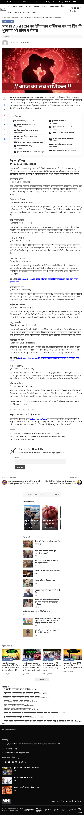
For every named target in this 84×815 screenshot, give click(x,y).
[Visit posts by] (5, 43)
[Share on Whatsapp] (4, 119)
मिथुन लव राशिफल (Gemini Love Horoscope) (26, 131)
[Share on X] (4, 109)
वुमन (41, 544)
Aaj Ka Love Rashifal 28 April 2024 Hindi (24, 436)
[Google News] (77, 8)
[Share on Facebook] (4, 104)
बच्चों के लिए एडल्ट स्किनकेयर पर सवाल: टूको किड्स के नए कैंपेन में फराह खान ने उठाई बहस (47, 602)
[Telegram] (70, 11)
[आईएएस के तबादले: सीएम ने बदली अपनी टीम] (28, 593)
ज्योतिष (16, 17)
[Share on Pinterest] (4, 114)
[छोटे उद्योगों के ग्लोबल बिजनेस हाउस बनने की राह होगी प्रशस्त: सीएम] (28, 633)
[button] (4, 134)
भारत (36, 556)
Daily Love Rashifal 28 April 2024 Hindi (52, 436)
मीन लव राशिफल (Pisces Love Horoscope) (60, 145)
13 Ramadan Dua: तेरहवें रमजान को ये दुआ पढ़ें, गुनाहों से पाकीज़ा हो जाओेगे (73, 665)
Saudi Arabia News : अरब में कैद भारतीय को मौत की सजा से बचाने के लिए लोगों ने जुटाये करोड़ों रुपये (32, 667)
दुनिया (5, 659)
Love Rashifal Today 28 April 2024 (22, 439)
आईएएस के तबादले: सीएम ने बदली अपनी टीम (47, 591)
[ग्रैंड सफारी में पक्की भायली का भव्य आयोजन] (28, 544)
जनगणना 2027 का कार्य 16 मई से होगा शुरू (48, 570)
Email (17, 457)
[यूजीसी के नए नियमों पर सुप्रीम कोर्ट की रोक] (7, 771)
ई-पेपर (34, 12)
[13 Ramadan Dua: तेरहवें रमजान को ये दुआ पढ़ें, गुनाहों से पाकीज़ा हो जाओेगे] (73, 654)
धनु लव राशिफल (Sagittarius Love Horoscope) (61, 128)
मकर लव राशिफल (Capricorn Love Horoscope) (61, 134)
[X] (72, 8)
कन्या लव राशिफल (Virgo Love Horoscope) (25, 147)
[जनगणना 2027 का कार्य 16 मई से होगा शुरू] (28, 573)
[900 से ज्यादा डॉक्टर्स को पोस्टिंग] (7, 780)
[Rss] (75, 11)
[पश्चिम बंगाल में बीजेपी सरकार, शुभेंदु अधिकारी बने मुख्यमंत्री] (28, 554)
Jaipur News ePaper (38, 419)
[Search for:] (39, 494)
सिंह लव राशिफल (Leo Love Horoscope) (30, 142)
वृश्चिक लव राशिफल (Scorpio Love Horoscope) (61, 122)
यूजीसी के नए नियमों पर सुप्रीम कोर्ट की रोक (26, 768)
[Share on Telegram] (4, 129)
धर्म (12, 22)
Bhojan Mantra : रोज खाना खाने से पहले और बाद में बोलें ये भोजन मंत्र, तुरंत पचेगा (52, 667)
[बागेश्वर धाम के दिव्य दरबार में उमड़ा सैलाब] (7, 790)
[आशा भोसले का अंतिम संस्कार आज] (28, 583)
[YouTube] (75, 8)
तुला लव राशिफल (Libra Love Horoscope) (30, 152)
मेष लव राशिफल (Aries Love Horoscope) (27, 121)
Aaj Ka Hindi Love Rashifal (51, 434)
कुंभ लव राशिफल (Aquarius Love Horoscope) (61, 139)
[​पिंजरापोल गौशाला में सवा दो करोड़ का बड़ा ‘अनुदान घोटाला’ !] (28, 564)
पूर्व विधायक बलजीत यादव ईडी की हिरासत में (36, 611)
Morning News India (8, 17)
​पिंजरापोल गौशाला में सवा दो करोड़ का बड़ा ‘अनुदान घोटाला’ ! (46, 562)
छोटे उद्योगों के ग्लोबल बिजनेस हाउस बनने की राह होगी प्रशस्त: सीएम (47, 631)
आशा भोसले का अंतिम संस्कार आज (45, 580)
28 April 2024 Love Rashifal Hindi (29, 434)
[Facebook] (70, 8)
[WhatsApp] (72, 11)
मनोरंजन (37, 544)
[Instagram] (80, 8)
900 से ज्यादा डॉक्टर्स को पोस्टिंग (23, 777)
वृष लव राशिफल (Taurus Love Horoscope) (25, 125)
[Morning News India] (6, 801)
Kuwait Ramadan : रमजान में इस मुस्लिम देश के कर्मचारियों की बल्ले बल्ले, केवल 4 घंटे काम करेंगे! (11, 667)
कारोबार (37, 607)
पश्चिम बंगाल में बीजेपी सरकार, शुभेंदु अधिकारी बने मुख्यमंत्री (45, 552)
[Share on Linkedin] (4, 124)
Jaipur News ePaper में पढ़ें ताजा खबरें (64, 150)
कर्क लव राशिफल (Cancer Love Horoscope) (25, 137)
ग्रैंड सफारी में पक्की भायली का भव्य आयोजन (48, 541)
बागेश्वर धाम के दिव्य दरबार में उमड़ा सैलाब (26, 787)
